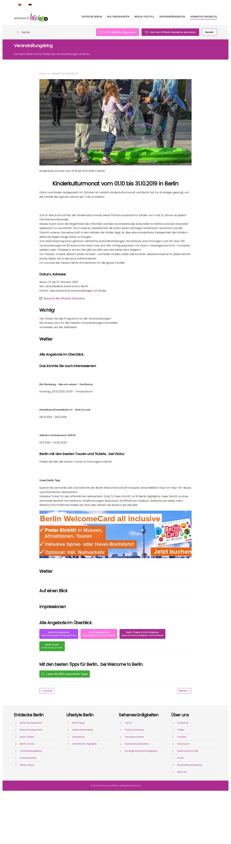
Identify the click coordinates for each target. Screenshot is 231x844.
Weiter (183, 690)
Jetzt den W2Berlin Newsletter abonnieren (173, 32)
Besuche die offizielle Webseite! (64, 298)
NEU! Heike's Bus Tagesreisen (120, 32)
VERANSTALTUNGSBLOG (203, 16)
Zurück (48, 690)
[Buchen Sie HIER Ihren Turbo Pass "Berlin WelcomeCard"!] (115, 534)
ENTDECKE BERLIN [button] (92, 16)
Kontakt (209, 32)
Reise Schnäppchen (99, 634)
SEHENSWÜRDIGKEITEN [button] (172, 16)
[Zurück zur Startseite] (31, 16)
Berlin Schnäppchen (58, 634)
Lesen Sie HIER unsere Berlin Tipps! (67, 674)
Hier (42, 319)
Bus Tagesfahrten (118, 16)
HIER (87, 505)
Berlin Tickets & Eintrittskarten (142, 634)
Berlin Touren (52, 646)
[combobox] (34, 32)
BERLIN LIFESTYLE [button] (144, 16)
